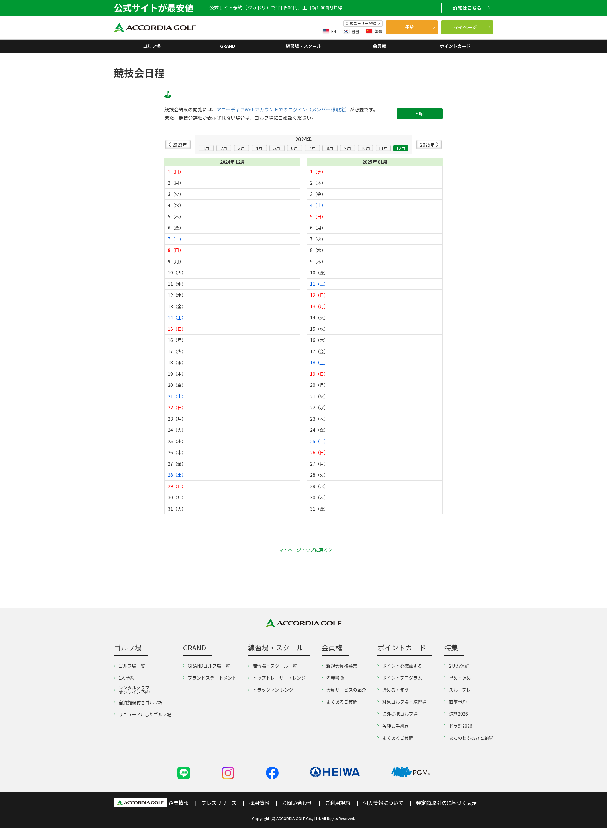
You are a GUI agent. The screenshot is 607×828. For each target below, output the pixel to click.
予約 (409, 27)
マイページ (465, 27)
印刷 (419, 113)
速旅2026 (458, 714)
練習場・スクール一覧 (275, 665)
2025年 (427, 144)
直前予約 (458, 701)
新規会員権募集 (341, 665)
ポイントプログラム (402, 677)
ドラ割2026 (460, 726)
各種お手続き (395, 726)
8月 (330, 148)
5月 (276, 148)
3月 (241, 148)
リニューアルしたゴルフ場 (145, 714)
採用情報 (259, 802)
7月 (312, 148)
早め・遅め (460, 677)
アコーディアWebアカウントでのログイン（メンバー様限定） (283, 109)
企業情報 (179, 802)
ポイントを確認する (402, 665)
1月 (206, 148)
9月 (347, 148)
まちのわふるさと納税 (471, 738)
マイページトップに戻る (303, 550)
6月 (294, 148)
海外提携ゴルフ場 (400, 714)
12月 (401, 148)
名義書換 (335, 677)
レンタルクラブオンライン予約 (134, 689)
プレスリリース (218, 802)
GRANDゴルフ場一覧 (209, 665)
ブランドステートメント (212, 677)
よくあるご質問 (341, 701)
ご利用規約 (337, 802)
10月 (365, 148)
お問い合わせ (297, 802)
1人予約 (126, 677)
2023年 (179, 144)
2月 (223, 148)
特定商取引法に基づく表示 (446, 802)
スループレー (462, 689)
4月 (259, 148)
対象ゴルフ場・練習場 (404, 701)
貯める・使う (395, 689)
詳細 (467, 7)
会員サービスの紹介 (346, 689)
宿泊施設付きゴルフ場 (141, 702)
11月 (383, 148)
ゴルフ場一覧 (132, 665)
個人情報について (383, 802)
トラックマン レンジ (273, 689)
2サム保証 (459, 665)
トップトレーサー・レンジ (279, 677)
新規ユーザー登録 (361, 23)
